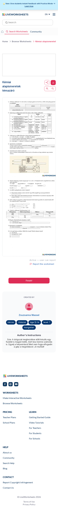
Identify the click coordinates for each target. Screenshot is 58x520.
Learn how (29, 6)
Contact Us (8, 487)
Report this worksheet (43, 264)
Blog (5, 468)
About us (7, 452)
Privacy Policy (29, 504)
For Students (35, 433)
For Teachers (35, 428)
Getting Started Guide (39, 417)
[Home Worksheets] (2, 31)
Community (8, 457)
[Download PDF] (53, 82)
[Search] (5, 22)
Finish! (29, 280)
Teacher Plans (9, 417)
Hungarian (29, 327)
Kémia (11, 322)
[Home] (15, 14)
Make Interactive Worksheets (17, 398)
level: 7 (47, 322)
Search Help (8, 463)
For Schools (34, 438)
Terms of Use (29, 501)
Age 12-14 (34, 322)
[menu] (54, 14)
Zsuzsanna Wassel (29, 315)
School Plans (9, 422)
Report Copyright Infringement (18, 482)
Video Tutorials (36, 422)
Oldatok (22, 322)
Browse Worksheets (12, 403)
